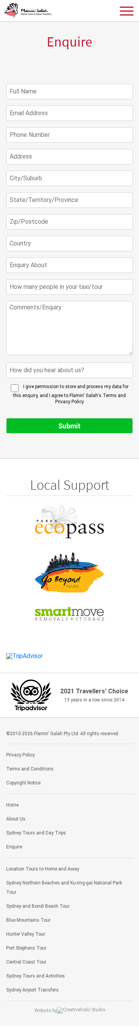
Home (12, 805)
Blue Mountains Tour (28, 920)
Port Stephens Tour (26, 948)
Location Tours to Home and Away (42, 869)
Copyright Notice (23, 783)
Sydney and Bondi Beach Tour (38, 906)
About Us (15, 819)
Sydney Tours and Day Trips (36, 833)
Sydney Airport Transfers (32, 990)
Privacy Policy (20, 755)
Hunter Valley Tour (25, 934)
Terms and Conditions (30, 769)
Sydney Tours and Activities (35, 976)
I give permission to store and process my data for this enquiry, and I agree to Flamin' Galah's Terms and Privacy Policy (71, 394)
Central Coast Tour (26, 962)
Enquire (14, 847)
